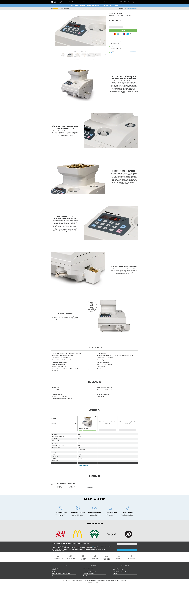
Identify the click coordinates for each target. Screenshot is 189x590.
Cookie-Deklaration (101, 580)
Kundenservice (107, 1)
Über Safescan (56, 568)
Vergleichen (111, 59)
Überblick (59, 59)
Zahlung (85, 570)
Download (90, 487)
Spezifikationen (76, 59)
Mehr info (54, 575)
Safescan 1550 (54, 423)
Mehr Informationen (84, 465)
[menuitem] (56, 2)
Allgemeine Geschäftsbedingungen (79, 580)
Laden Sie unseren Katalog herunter (61, 573)
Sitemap (69, 580)
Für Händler (55, 570)
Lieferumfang (94, 59)
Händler (84, 1)
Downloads (128, 59)
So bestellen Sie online (88, 568)
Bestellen (123, 30)
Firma (95, 1)
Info (88, 483)
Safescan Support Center (119, 570)
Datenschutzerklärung (110, 580)
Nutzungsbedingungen (91, 580)
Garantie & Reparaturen (88, 573)
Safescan (83, 429)
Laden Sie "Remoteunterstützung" (121, 571)
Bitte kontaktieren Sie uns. (132, 8)
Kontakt (54, 571)
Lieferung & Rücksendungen (89, 571)
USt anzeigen (123, 580)
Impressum (117, 580)
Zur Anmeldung (127, 550)
